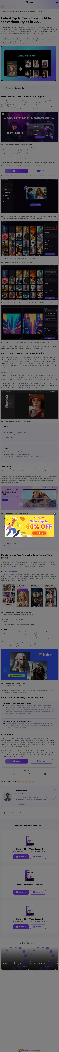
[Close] (54, 513)
